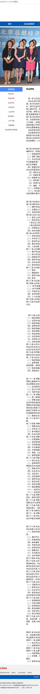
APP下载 (11, 121)
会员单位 (11, 103)
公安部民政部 (21, 672)
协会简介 (11, 94)
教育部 (30, 672)
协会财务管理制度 (11, 130)
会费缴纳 (11, 125)
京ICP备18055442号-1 (6, 685)
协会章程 (11, 98)
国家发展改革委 (5, 672)
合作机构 (11, 107)
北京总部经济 (29, 24)
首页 (9, 24)
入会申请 (11, 112)
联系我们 (11, 116)
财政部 (13, 672)
